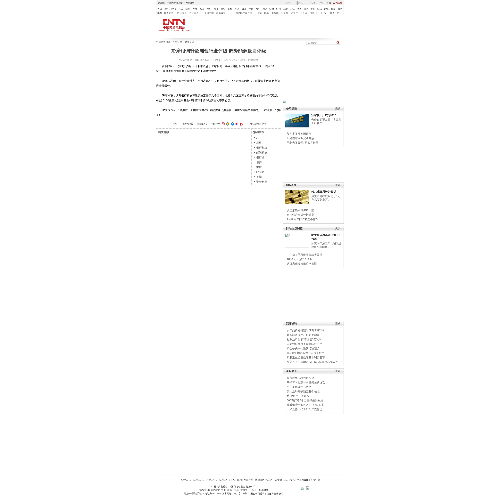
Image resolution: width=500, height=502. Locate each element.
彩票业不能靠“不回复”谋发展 (304, 339)
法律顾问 (259, 479)
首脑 (259, 176)
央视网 (161, 3)
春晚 (195, 8)
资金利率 (261, 181)
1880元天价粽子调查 (299, 259)
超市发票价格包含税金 (300, 377)
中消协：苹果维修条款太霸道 (304, 254)
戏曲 (202, 8)
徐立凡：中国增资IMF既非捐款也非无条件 (312, 361)
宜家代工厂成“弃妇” (323, 115)
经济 (173, 8)
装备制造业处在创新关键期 (303, 334)
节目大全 (193, 13)
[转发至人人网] (232, 123)
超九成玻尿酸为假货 (323, 191)
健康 (271, 8)
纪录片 (284, 13)
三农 (285, 8)
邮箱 (333, 8)
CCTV (323, 13)
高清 (259, 13)
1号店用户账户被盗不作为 (302, 219)
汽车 (258, 8)
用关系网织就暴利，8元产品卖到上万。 (325, 198)
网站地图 (190, 3)
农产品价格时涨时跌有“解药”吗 (305, 330)
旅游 (264, 8)
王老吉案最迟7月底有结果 (302, 142)
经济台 (178, 42)
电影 (266, 13)
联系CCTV (198, 479)
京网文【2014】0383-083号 (254, 490)
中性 (259, 167)
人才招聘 (237, 479)
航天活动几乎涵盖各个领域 (303, 391)
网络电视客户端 (244, 13)
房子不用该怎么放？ (299, 386)
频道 (332, 13)
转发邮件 (201, 123)
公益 (244, 8)
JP (257, 137)
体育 (181, 8)
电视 (159, 13)
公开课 (303, 13)
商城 (292, 8)
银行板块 (261, 147)
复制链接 (187, 123)
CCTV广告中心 (274, 479)
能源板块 (261, 152)
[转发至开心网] (223, 123)
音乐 (209, 8)
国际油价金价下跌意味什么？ (304, 343)
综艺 (188, 8)
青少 (223, 8)
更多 (338, 108)
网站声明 (248, 479)
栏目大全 (182, 13)
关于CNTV (211, 479)
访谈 (326, 8)
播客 (312, 13)
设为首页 (337, 3)
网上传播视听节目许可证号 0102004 (202, 493)
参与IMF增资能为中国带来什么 (305, 352)
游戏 (340, 8)
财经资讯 (189, 42)
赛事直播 (221, 13)
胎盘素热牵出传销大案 (300, 210)
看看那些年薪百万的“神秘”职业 (305, 404)
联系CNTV (224, 479)
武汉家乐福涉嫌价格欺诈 (302, 263)
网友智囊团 (303, 479)
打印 (175, 123)
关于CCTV (185, 479)
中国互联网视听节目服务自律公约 (265, 493)
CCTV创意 (289, 479)
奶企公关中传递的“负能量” (303, 348)
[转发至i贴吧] (236, 123)
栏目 (339, 13)
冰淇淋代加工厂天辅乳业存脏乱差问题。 (326, 245)
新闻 (166, 8)
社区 (299, 8)
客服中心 (315, 479)
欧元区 (260, 172)
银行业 (260, 157)
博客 (312, 8)
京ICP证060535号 (230, 490)
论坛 (319, 8)
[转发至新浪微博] (241, 123)
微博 (306, 8)
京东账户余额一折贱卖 (300, 214)
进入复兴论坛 (229, 59)
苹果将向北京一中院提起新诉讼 (306, 382)
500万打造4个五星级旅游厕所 (305, 400)
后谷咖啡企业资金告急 (300, 138)
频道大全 (168, 13)
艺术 (237, 8)
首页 (159, 8)
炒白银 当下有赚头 (298, 395)
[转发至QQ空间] (227, 123)
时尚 (278, 8)
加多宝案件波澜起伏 (299, 133)
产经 (251, 8)
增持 (259, 162)
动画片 (294, 13)
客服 (328, 3)
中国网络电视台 (175, 3)
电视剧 (275, 13)
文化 (230, 8)
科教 (216, 8)
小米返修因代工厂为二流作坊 (304, 409)
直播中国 (209, 13)
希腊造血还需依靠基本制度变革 (306, 357)
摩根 (259, 142)
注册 (322, 3)
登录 (313, 3)
